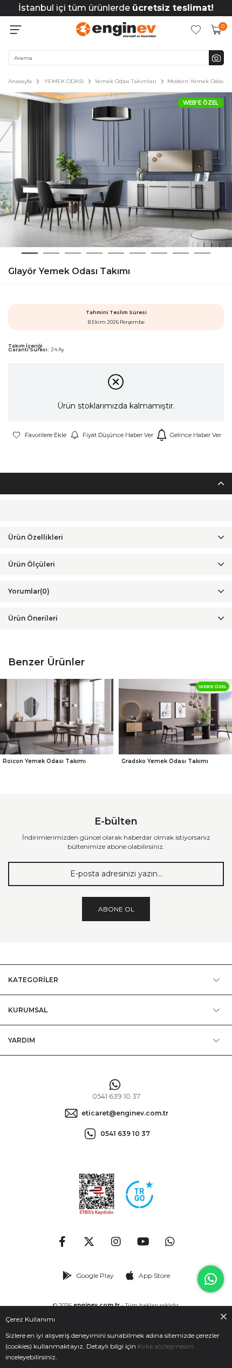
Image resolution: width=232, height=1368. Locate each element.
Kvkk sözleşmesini (166, 1346)
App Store (154, 1275)
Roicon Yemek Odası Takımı (44, 761)
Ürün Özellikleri (35, 537)
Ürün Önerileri (33, 618)
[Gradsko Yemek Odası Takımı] (175, 717)
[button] (30, 253)
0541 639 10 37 (116, 1096)
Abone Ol (116, 909)
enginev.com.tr (96, 1305)
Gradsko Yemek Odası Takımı (164, 761)
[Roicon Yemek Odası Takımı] (56, 717)
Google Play (95, 1275)
